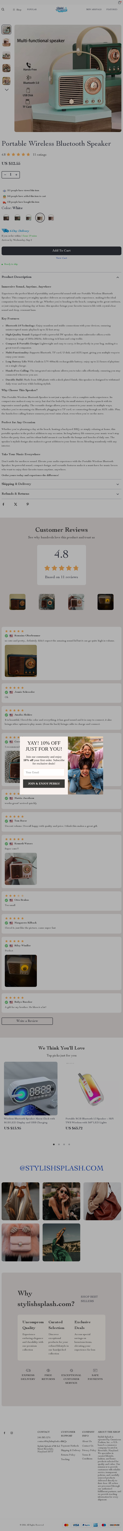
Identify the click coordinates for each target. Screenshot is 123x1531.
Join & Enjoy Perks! (44, 783)
